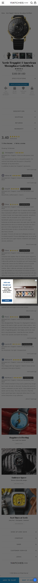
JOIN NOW (7, 300)
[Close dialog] (36, 280)
